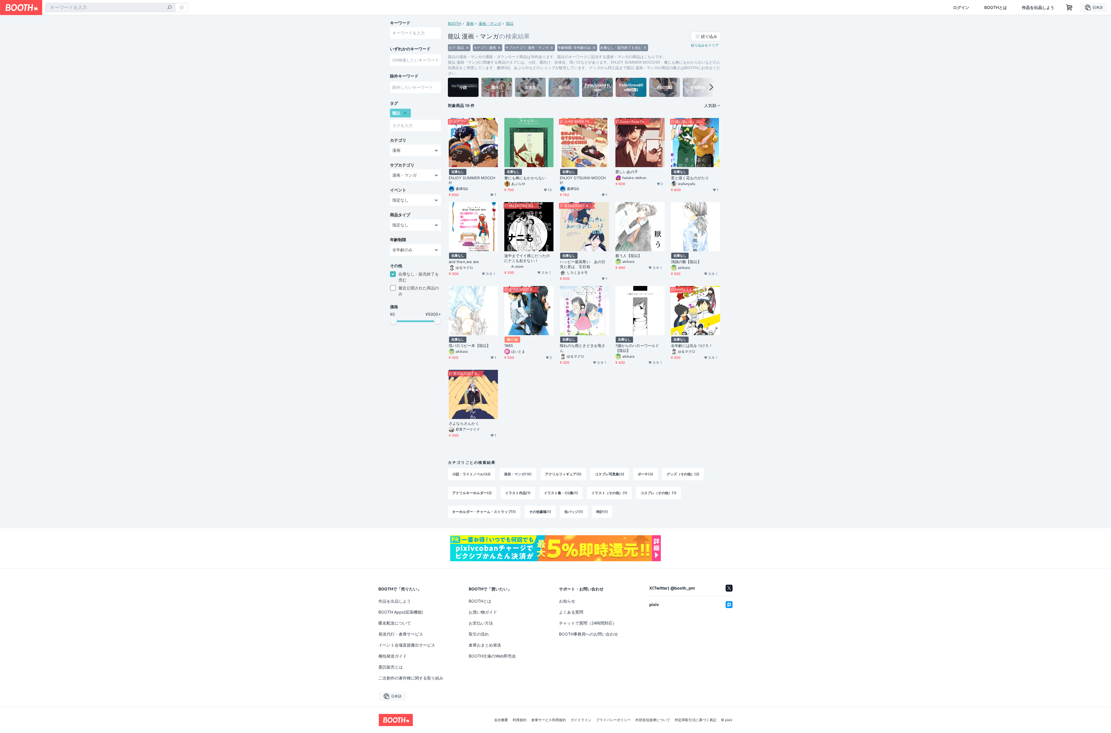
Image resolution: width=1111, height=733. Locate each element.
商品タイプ (400, 215)
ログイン (961, 7)
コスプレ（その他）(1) (658, 493)
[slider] (393, 320)
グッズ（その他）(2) (683, 474)
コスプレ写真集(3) (609, 474)
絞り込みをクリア (705, 45)
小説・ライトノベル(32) (471, 474)
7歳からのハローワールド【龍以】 (637, 348)
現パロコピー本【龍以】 (469, 345)
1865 (508, 345)
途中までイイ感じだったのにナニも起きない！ (527, 258)
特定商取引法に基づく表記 (695, 720)
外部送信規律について (652, 720)
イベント (398, 190)
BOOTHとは (995, 7)
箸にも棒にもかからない (525, 178)
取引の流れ (479, 634)
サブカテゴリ (402, 165)
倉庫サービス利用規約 (548, 720)
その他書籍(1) (540, 511)
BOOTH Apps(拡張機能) (400, 612)
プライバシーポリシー (613, 720)
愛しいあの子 (626, 171)
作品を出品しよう (1038, 7)
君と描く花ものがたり (690, 178)
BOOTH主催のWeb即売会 (492, 655)
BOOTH (454, 23)
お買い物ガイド (483, 612)
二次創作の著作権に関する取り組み (410, 677)
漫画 (470, 23)
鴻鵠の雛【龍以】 (686, 261)
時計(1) (602, 511)
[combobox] (110, 7)
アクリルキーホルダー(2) (472, 493)
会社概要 (501, 720)
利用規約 (520, 720)
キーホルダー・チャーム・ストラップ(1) (484, 511)
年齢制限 (398, 240)
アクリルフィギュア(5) (563, 474)
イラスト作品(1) (518, 493)
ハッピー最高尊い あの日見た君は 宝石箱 (582, 264)
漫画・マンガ (490, 23)
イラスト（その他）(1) (609, 493)
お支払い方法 (481, 623)
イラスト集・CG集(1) (561, 493)
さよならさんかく (464, 423)
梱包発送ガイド (392, 655)
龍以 (510, 23)
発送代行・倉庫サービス (400, 634)
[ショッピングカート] (1069, 7)
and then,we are (464, 261)
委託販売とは (390, 666)
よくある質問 (571, 612)
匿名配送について (394, 623)
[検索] (169, 8)
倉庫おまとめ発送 (485, 644)
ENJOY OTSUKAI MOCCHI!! (583, 180)
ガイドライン (581, 720)
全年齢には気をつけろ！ (692, 345)
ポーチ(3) (645, 474)
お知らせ (567, 601)
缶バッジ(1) (573, 511)
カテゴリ (398, 140)
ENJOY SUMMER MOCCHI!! (472, 180)
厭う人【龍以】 (628, 255)
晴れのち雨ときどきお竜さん (582, 348)
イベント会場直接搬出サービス (406, 644)
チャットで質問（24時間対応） (588, 623)
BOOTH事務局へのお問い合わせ (588, 634)
